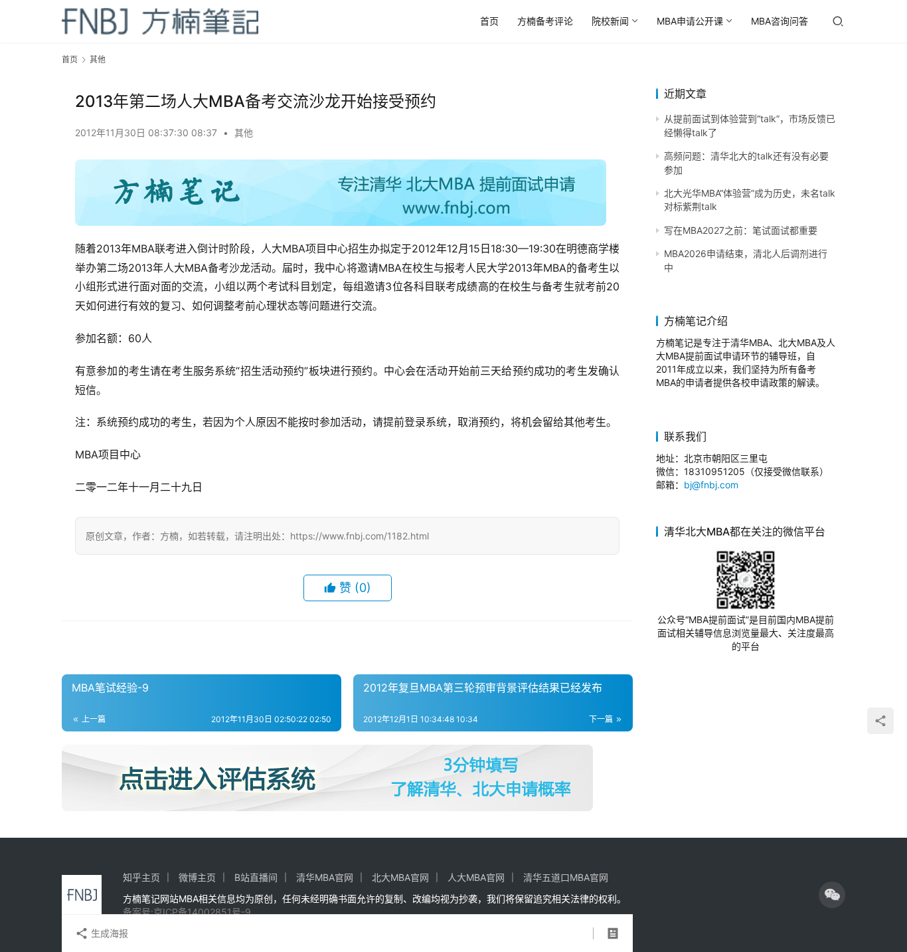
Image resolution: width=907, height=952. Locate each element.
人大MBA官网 (476, 877)
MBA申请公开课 (690, 21)
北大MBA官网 (400, 877)
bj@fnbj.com (711, 484)
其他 (243, 132)
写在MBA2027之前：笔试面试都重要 (740, 230)
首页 (489, 21)
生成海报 (108, 933)
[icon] (832, 895)
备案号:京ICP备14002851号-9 (187, 911)
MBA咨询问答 (779, 21)
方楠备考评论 (545, 21)
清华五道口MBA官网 (565, 877)
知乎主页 (141, 877)
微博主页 (197, 877)
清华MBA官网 (324, 877)
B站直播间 (256, 877)
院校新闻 (610, 21)
